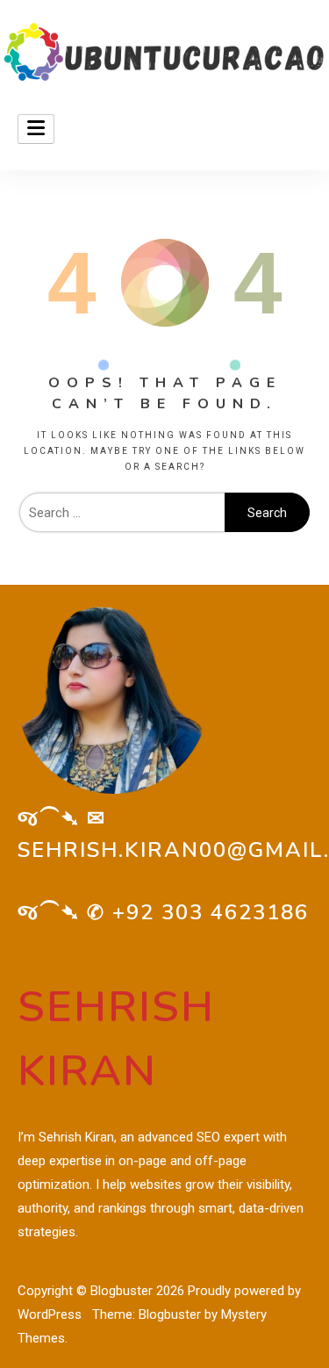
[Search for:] (122, 513)
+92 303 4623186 (210, 912)
